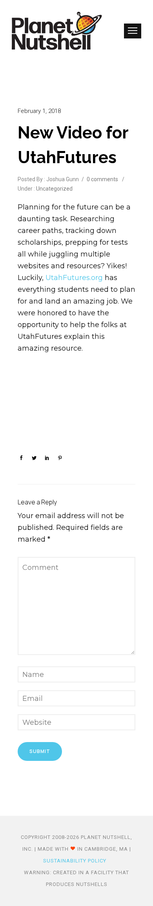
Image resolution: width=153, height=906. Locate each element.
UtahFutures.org (74, 277)
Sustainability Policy (74, 861)
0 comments (102, 179)
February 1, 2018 (39, 111)
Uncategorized (54, 189)
